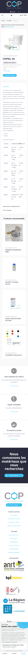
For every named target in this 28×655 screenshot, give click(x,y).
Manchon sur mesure (10, 62)
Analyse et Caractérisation (14, 525)
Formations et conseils (14, 518)
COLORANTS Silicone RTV (13, 355)
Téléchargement (9, 26)
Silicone (9, 20)
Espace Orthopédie (14, 545)
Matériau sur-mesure (14, 522)
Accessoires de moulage (11, 248)
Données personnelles (14, 552)
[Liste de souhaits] (11, 15)
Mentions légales (14, 549)
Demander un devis (10, 75)
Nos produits (14, 515)
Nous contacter (14, 475)
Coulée (4, 56)
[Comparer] (17, 233)
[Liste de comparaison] (20, 15)
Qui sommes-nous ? (14, 535)
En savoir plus (6, 71)
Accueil (3, 20)
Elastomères (10, 56)
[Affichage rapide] (14, 233)
